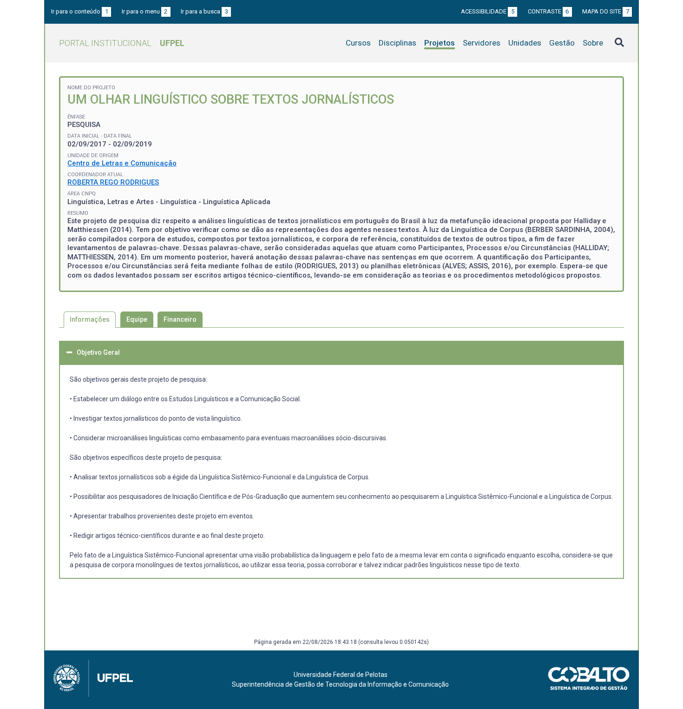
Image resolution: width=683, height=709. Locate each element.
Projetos (439, 42)
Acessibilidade (487, 11)
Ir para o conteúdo (79, 11)
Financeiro (180, 319)
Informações (90, 319)
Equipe (136, 319)
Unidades (524, 42)
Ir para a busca (204, 11)
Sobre (593, 42)
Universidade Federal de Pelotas (340, 674)
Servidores (481, 42)
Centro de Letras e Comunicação (122, 163)
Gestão (562, 42)
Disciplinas (397, 42)
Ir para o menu (145, 11)
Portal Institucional (121, 43)
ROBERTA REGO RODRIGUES (113, 182)
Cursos (358, 42)
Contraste (548, 11)
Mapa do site (605, 11)
